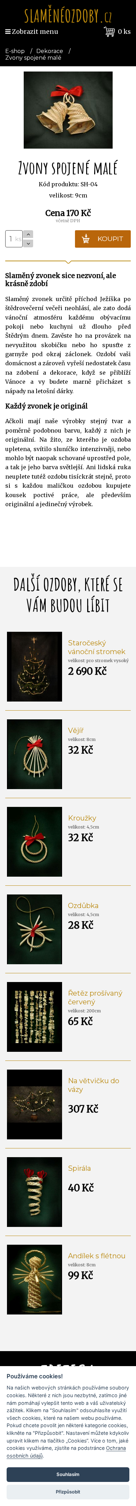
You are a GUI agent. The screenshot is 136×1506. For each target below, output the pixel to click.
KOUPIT (110, 239)
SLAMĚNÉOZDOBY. (68, 16)
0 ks (124, 32)
